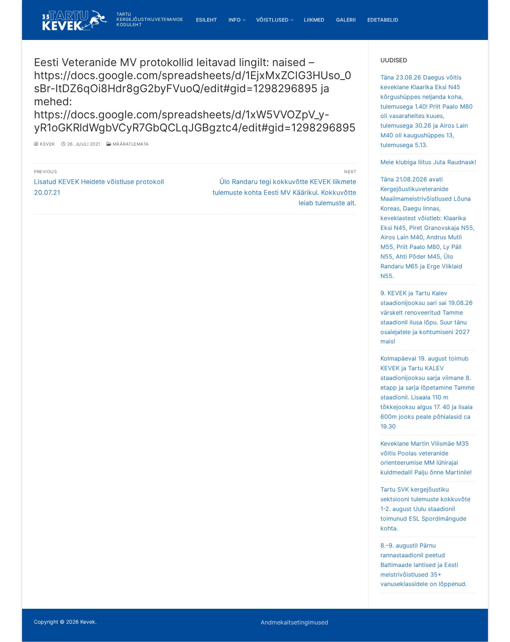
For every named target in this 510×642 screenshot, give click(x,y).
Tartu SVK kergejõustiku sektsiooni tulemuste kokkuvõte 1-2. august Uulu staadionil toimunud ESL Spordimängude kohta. (425, 509)
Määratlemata (130, 144)
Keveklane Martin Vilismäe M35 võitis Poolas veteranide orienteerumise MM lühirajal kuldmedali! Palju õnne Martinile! (426, 458)
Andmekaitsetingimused (294, 622)
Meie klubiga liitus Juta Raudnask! (428, 162)
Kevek (47, 144)
